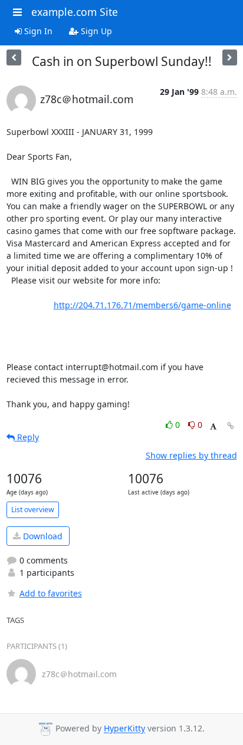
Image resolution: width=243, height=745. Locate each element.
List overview (32, 510)
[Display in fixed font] (213, 426)
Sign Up (95, 31)
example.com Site (74, 12)
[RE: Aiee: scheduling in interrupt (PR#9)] (13, 57)
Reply (27, 437)
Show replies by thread (191, 455)
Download (42, 536)
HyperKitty (124, 728)
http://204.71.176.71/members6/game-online (142, 305)
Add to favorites (50, 593)
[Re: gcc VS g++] (229, 57)
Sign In (37, 31)
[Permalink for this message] (230, 426)
